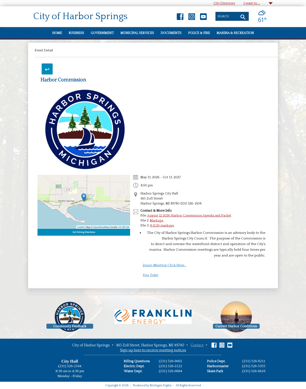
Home (57, 33)
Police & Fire (199, 33)
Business (76, 33)
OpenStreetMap (101, 227)
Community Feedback (69, 326)
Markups (156, 220)
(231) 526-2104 (69, 366)
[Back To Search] (47, 68)
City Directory (224, 3)
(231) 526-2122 (170, 366)
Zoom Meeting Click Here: (165, 265)
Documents (171, 33)
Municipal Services (137, 33)
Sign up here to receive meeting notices (153, 350)
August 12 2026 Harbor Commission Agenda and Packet (189, 215)
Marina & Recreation (235, 33)
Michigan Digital (160, 385)
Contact (197, 345)
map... (83, 202)
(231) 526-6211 (253, 361)
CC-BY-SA (123, 227)
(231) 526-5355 (253, 366)
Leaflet (80, 227)
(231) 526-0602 (170, 361)
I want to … (252, 3)
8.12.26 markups (162, 225)
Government (102, 33)
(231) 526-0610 (253, 371)
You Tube (150, 275)
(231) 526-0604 (170, 371)
